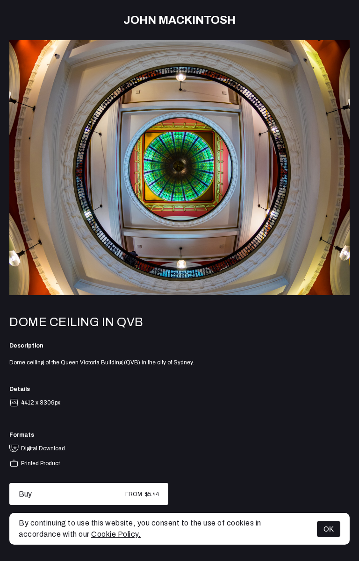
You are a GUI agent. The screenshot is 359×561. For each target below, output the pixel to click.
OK (328, 529)
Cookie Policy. (116, 534)
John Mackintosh (179, 20)
